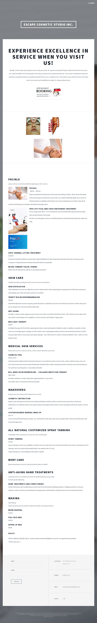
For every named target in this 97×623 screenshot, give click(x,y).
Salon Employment (48, 615)
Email (13, 570)
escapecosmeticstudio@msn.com (71, 587)
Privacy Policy (48, 616)
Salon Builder (34, 615)
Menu (92, 3)
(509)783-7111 (23, 538)
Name (12, 561)
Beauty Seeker (62, 615)
